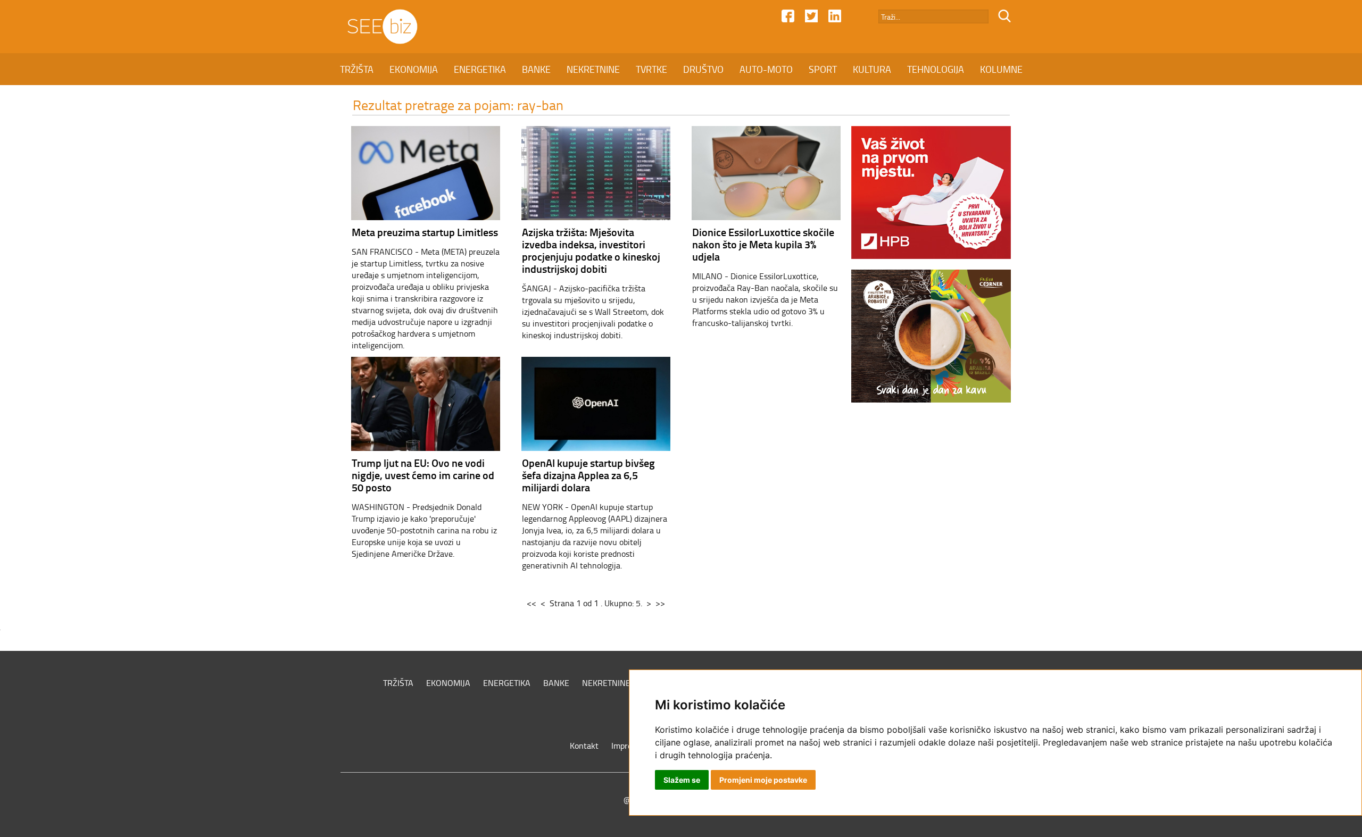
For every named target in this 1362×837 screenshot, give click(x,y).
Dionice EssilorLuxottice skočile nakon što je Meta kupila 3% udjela (763, 244)
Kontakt (584, 745)
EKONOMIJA (413, 69)
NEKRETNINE (593, 69)
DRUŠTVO (703, 69)
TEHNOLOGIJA (935, 69)
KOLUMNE (1001, 69)
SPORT (823, 69)
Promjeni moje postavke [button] (763, 779)
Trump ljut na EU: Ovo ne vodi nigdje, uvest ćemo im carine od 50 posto (423, 475)
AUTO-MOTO (766, 69)
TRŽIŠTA (356, 69)
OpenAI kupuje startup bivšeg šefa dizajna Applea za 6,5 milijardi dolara (588, 475)
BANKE (536, 69)
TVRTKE (651, 69)
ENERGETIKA (480, 69)
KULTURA (872, 69)
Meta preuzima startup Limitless (425, 231)
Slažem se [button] (681, 779)
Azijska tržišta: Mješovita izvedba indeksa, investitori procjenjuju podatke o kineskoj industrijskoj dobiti (591, 250)
